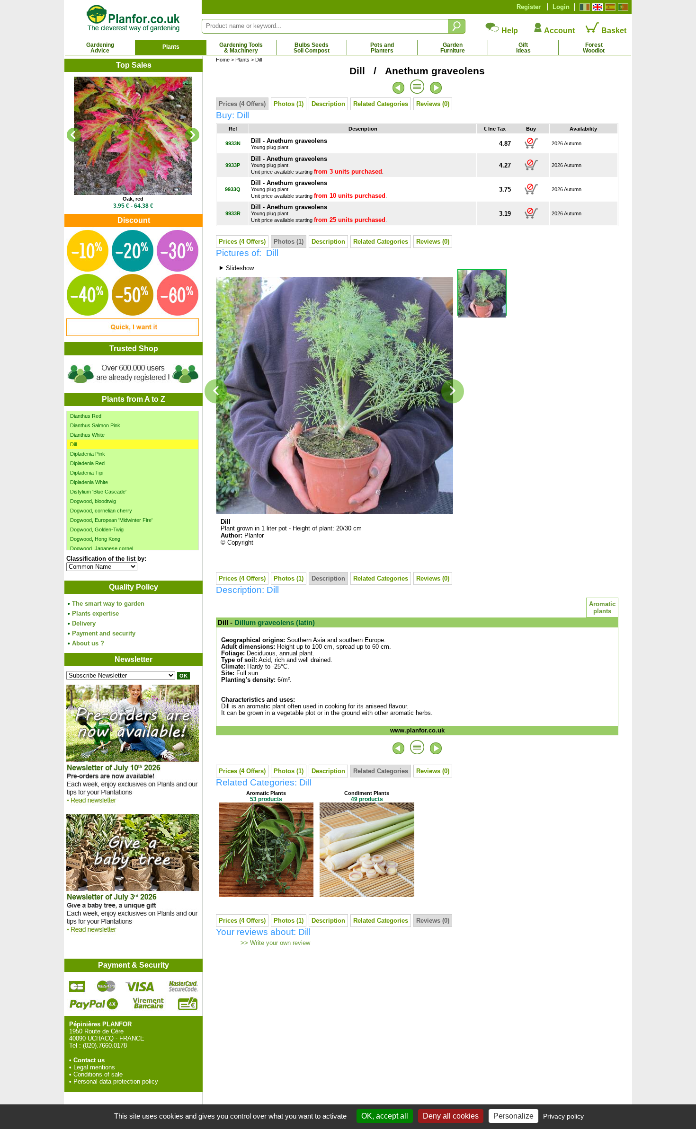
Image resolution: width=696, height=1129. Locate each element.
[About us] (133, 384)
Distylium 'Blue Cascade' (98, 491)
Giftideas (523, 48)
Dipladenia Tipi (86, 473)
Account (559, 30)
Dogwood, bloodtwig (93, 501)
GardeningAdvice (100, 48)
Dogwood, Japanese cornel (101, 548)
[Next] (192, 135)
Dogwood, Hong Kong (95, 539)
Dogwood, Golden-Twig (97, 529)
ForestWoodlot (594, 48)
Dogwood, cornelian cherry (101, 510)
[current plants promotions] (132, 333)
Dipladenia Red (87, 463)
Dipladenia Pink (87, 454)
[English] (596, 7)
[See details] (133, 136)
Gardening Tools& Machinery (241, 48)
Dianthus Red (85, 416)
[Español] (609, 7)
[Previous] (74, 135)
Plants (170, 47)
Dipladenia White (89, 482)
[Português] (622, 7)
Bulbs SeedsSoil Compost (312, 48)
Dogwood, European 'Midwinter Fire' (111, 520)
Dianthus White (87, 435)
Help (509, 30)
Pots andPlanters (382, 48)
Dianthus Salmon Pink (95, 425)
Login (561, 6)
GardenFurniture (452, 48)
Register (529, 6)
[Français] (583, 7)
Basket (612, 30)
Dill (73, 444)
